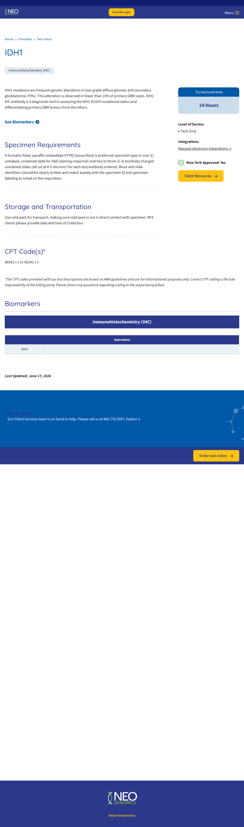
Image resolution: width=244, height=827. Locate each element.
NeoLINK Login (121, 12)
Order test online (213, 455)
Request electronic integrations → (204, 148)
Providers (25, 39)
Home (9, 39)
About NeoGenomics (122, 815)
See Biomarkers (19, 122)
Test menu (44, 39)
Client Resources (197, 176)
